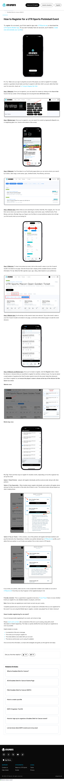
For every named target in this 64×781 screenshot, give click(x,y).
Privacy (32, 770)
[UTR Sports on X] (13, 754)
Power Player (43, 598)
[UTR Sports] (7, 749)
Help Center (5, 770)
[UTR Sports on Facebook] (8, 754)
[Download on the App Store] (7, 760)
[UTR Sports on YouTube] (18, 754)
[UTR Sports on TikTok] (22, 754)
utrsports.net (58, 776)
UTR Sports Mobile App (11, 27)
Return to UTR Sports (32, 5)
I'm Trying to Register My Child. (29, 86)
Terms (32, 767)
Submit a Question (47, 5)
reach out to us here (13, 622)
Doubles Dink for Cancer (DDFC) (15, 12)
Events (17, 770)
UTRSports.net (42, 25)
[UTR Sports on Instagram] (4, 754)
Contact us (5, 767)
